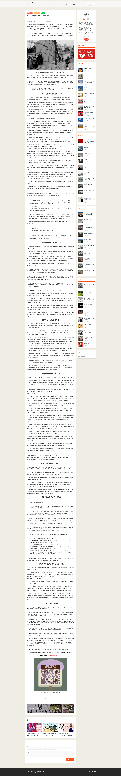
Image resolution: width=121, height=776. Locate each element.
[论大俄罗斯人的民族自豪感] (80, 167)
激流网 (34, 771)
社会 (59, 4)
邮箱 (44, 746)
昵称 (28, 746)
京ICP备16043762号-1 (40, 771)
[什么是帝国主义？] (80, 148)
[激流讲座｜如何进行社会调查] (80, 293)
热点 (46, 4)
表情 (29, 759)
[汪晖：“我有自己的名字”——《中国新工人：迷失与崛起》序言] (80, 199)
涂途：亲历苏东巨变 (87, 239)
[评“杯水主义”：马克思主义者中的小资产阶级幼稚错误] (80, 82)
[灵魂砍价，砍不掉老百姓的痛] (80, 119)
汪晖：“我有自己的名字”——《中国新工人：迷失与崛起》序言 (89, 200)
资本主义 (42, 12)
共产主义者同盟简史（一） (88, 233)
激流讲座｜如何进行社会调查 (89, 292)
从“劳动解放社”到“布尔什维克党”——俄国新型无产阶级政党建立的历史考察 (89, 141)
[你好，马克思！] (80, 88)
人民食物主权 (80, 356)
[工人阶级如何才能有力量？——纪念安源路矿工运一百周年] (80, 227)
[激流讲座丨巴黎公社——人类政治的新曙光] (80, 319)
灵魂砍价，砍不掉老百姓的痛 (89, 118)
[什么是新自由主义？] (80, 154)
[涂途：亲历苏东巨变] (80, 240)
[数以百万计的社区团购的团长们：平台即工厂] (80, 70)
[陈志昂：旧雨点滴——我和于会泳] (80, 272)
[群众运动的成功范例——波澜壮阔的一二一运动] (80, 253)
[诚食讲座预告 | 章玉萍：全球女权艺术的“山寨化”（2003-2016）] (80, 312)
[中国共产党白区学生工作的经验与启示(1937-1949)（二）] (80, 259)
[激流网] (30, 3)
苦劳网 (48, 21)
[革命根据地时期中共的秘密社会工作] (80, 220)
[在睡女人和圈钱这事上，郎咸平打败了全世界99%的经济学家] (34, 727)
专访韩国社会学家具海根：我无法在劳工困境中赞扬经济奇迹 (89, 192)
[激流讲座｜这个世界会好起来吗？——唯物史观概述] (80, 305)
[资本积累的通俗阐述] (80, 76)
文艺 (67, 4)
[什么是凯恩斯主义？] (80, 161)
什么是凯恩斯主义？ (87, 159)
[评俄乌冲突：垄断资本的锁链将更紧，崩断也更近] (80, 107)
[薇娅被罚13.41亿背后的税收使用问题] (80, 113)
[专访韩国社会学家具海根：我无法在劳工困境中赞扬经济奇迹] (80, 192)
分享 (55, 698)
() (46, 698)
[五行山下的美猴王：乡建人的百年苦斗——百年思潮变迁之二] (80, 126)
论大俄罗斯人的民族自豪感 (88, 166)
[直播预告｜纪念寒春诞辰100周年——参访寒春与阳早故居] (80, 299)
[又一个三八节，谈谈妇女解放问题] (80, 101)
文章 (84, 36)
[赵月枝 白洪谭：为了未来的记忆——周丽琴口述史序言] (80, 214)
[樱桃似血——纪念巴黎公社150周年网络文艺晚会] (80, 332)
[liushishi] (86, 14)
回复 (88, 36)
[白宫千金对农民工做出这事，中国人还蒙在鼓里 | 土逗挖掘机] (66, 727)
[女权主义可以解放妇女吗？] (80, 185)
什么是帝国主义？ (87, 147)
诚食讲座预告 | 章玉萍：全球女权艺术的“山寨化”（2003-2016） (89, 312)
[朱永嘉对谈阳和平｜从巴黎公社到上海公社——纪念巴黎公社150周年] (80, 285)
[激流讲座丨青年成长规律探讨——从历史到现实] (80, 325)
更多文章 (86, 39)
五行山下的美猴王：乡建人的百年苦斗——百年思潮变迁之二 (89, 126)
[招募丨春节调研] (80, 344)
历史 (63, 4)
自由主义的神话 (37, 12)
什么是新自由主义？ (87, 153)
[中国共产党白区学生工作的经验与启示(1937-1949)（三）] (80, 247)
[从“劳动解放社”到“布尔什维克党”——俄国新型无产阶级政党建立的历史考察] (80, 141)
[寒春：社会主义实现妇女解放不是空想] (80, 173)
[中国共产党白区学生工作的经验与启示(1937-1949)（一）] (80, 265)
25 (84, 35)
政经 (54, 4)
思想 (50, 4)
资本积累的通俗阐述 (87, 75)
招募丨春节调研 (86, 343)
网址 (59, 746)
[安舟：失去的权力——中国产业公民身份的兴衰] (80, 179)
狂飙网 (84, 356)
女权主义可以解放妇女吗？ (88, 184)
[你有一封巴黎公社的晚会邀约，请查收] (80, 338)
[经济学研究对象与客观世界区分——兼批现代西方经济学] (50, 727)
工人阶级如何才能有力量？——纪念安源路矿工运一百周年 (89, 227)
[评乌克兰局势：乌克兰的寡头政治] (80, 94)
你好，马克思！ (86, 87)
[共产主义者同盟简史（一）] (80, 234)
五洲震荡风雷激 (30, 12)
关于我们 (72, 4)
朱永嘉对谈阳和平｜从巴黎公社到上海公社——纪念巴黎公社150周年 (89, 286)
